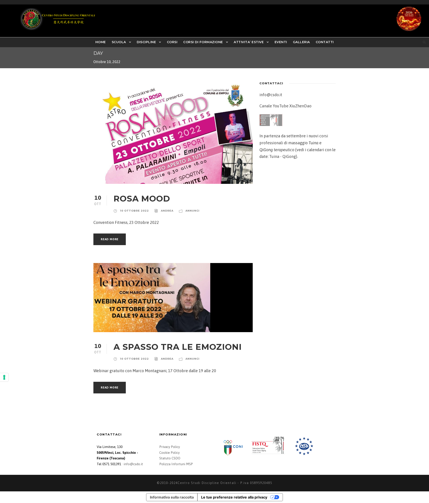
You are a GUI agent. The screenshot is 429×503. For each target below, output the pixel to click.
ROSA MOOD (142, 198)
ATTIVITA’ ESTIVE (249, 42)
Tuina (274, 156)
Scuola (119, 42)
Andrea (167, 210)
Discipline (146, 42)
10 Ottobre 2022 (134, 210)
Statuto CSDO (169, 458)
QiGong (289, 156)
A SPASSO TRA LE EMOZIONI (178, 347)
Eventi (281, 42)
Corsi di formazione (203, 42)
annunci (192, 210)
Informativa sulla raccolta (172, 497)
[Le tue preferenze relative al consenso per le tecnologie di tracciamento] (4, 377)
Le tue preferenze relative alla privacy (234, 497)
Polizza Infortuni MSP (176, 464)
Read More (109, 239)
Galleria (301, 42)
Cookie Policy (169, 452)
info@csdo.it (270, 94)
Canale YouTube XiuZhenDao (285, 106)
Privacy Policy (169, 447)
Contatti (325, 42)
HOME (100, 42)
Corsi (172, 42)
